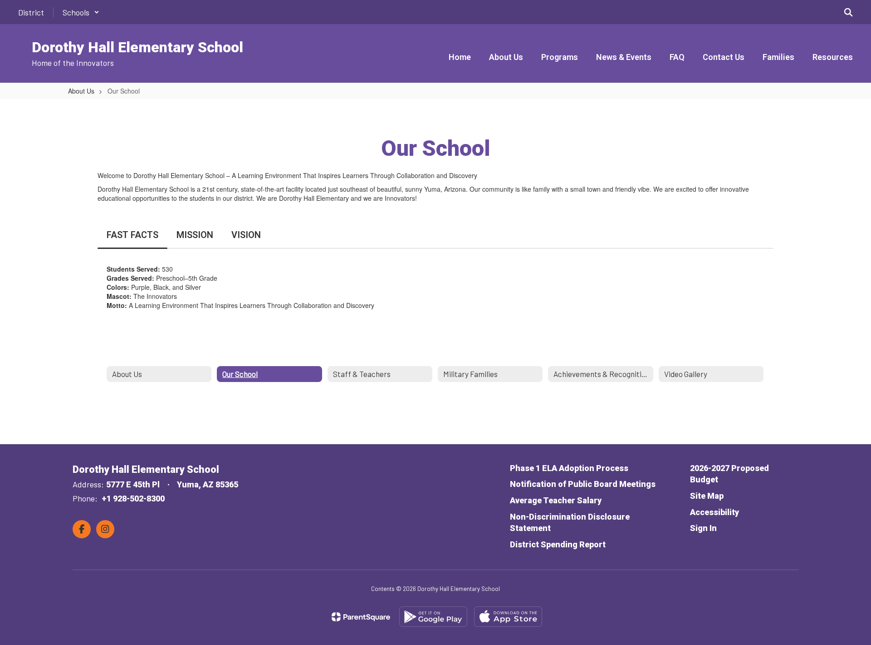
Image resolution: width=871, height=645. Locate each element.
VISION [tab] (246, 234)
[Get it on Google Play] (433, 616)
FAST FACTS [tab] (132, 234)
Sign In (703, 528)
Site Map (707, 496)
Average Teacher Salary (556, 500)
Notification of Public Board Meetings (583, 484)
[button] (81, 12)
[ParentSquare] (360, 617)
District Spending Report (558, 544)
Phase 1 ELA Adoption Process (569, 468)
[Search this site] (848, 12)
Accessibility (714, 512)
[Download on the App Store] (508, 616)
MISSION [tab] (194, 234)
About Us (81, 90)
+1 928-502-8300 (133, 498)
